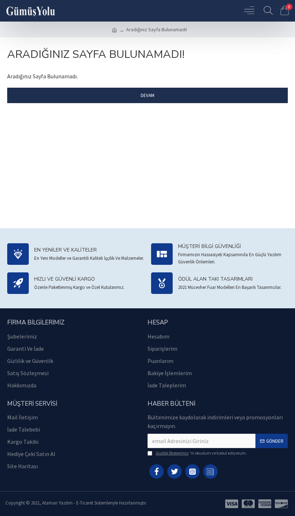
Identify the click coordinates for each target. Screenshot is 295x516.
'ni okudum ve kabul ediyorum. (201, 453)
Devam (147, 95)
